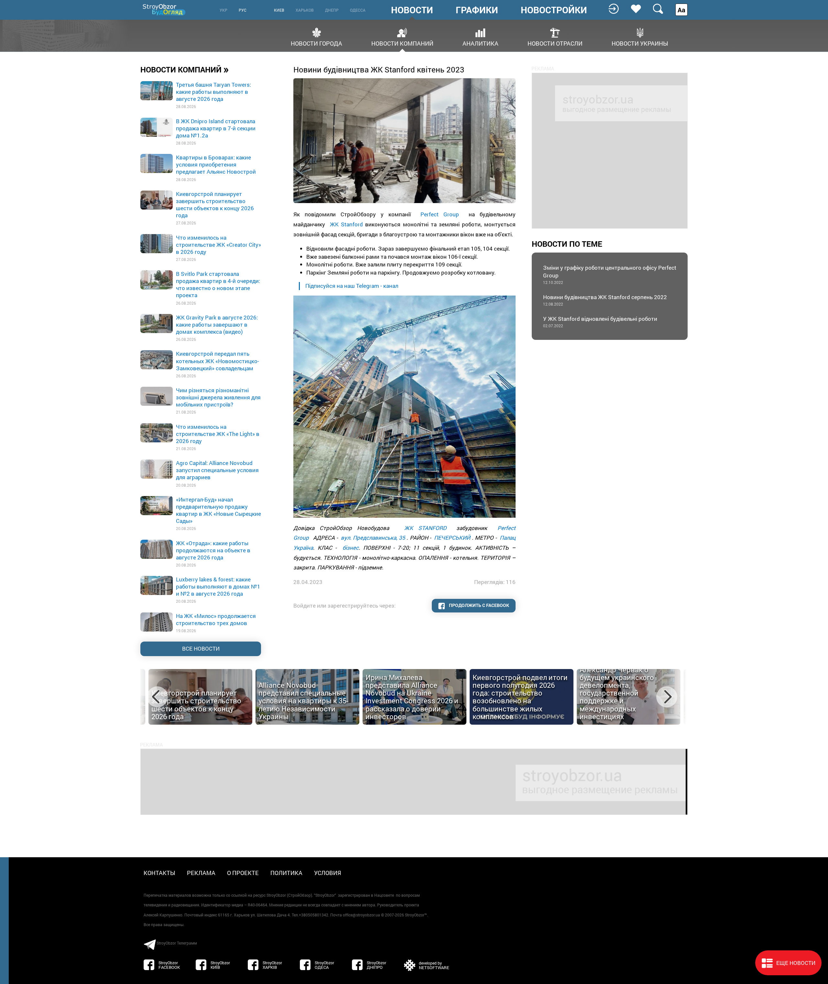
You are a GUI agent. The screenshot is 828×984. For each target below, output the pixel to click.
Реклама (201, 873)
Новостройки (554, 10)
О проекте (243, 873)
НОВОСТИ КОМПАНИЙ (184, 69)
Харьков (305, 10)
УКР (223, 10)
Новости (412, 10)
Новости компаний (402, 42)
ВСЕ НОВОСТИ (201, 648)
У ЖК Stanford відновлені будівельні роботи (600, 321)
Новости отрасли (555, 42)
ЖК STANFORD (425, 528)
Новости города (316, 42)
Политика (286, 873)
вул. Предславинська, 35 (373, 537)
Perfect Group (439, 214)
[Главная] (164, 9)
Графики (477, 10)
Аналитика (480, 42)
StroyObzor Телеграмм (177, 943)
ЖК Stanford (346, 224)
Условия (327, 873)
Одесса (357, 10)
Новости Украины (640, 42)
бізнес (351, 547)
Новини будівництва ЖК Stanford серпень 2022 (605, 300)
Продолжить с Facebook (478, 605)
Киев (279, 10)
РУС (242, 10)
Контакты (159, 873)
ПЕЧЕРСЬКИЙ (452, 537)
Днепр (332, 10)
